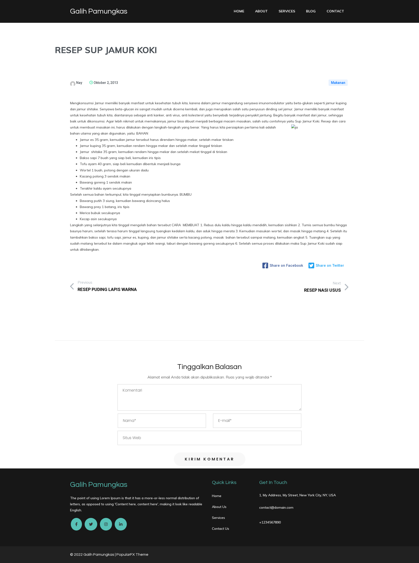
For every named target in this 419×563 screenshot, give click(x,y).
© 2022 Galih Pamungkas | (93, 554)
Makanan (338, 83)
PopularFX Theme (132, 554)
